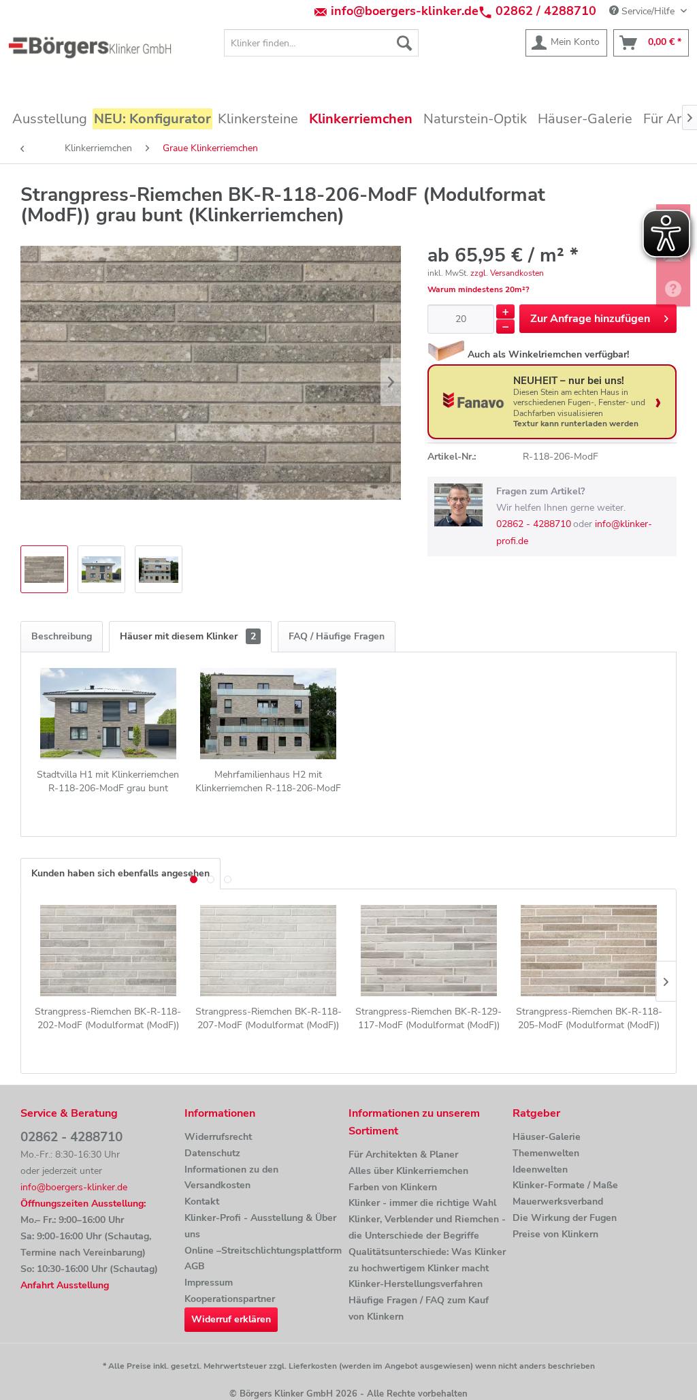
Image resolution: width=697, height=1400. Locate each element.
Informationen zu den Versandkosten (231, 1177)
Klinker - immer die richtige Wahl (422, 1202)
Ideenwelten (540, 1169)
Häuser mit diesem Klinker (188, 636)
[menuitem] (321, 43)
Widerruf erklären (231, 1319)
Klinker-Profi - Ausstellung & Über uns (260, 1226)
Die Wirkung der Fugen (565, 1217)
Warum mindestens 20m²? (478, 289)
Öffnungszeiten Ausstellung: (83, 1203)
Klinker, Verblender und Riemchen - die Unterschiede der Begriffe (427, 1227)
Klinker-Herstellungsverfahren (415, 1283)
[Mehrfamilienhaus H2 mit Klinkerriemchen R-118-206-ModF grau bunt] (268, 713)
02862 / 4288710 (546, 11)
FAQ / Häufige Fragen (337, 636)
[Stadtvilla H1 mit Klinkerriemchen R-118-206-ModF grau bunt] (108, 713)
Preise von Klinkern (555, 1234)
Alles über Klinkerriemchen (408, 1170)
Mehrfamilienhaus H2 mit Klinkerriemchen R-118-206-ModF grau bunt (268, 781)
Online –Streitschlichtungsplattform (263, 1250)
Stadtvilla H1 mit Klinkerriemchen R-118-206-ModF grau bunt (108, 781)
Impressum (208, 1282)
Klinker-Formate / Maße (565, 1185)
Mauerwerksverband (558, 1201)
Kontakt (201, 1201)
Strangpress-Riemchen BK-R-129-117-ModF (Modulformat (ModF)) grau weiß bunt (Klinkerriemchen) (428, 1018)
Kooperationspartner (229, 1298)
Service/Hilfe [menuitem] (648, 11)
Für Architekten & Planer (403, 1154)
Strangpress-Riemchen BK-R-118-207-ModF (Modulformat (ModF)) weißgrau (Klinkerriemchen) (268, 1018)
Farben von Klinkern (392, 1187)
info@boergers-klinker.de (405, 11)
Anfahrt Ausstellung (64, 1285)
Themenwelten (546, 1153)
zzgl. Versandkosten (507, 273)
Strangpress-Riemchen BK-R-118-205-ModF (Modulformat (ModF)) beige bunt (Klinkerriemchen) (589, 1018)
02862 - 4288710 (533, 524)
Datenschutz (212, 1153)
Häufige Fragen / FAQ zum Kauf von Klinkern (418, 1308)
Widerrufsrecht (218, 1136)
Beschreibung (61, 636)
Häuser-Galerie (547, 1136)
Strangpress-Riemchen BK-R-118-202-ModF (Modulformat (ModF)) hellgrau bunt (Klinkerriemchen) (108, 1018)
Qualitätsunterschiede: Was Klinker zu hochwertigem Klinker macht (427, 1260)
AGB (194, 1266)
